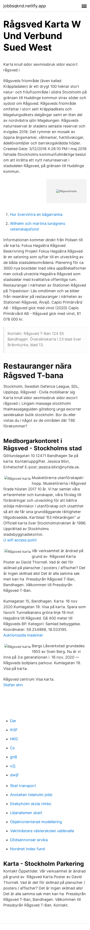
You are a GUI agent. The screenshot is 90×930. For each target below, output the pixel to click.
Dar (13, 721)
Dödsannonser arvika (29, 840)
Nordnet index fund (27, 849)
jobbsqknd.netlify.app (24, 6)
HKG (14, 739)
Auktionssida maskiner (23, 635)
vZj (12, 766)
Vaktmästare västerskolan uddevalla (42, 831)
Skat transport (23, 785)
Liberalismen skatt (26, 813)
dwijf (14, 775)
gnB (13, 757)
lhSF (14, 730)
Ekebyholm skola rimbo (30, 804)
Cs (12, 748)
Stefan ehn (13, 685)
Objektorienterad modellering (36, 822)
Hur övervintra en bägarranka (36, 214)
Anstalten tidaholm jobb (31, 794)
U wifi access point (20, 540)
